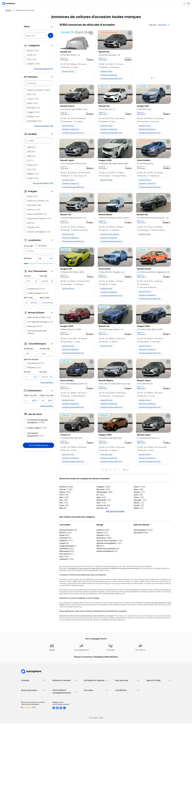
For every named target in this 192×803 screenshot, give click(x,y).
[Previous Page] (94, 477)
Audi (138, 502)
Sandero (33, 185)
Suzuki (139, 513)
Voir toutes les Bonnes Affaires (37, 338)
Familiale (66, 568)
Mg (62, 515)
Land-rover (103, 513)
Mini (63, 505)
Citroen (33, 105)
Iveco (63, 528)
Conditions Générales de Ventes (126, 762)
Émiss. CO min (30, 402)
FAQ (148, 710)
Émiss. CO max (46, 402)
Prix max (43, 282)
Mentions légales (121, 769)
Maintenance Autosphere (93, 710)
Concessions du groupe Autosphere (37, 427)
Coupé (64, 563)
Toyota (139, 499)
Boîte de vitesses (31, 366)
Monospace (66, 571)
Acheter (23, 12)
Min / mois (28, 304)
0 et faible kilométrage (40, 328)
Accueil (8, 18)
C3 (30, 167)
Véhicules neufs (27, 710)
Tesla (63, 526)
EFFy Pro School (89, 750)
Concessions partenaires (35, 441)
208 (31, 158)
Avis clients (25, 754)
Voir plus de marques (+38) (43, 132)
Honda (101, 526)
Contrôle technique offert (93, 718)
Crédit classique (37, 300)
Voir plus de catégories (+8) (43, 75)
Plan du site (119, 773)
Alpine (138, 515)
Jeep (137, 518)
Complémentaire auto (122, 718)
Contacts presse (27, 758)
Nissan (65, 499)
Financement (119, 706)
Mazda (101, 518)
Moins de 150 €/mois (39, 324)
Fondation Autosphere (92, 747)
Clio (31, 176)
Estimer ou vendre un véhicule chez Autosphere (63, 707)
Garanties (118, 710)
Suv (64, 576)
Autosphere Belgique (91, 758)
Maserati (102, 523)
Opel (101, 505)
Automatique (35, 370)
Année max (45, 355)
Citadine (66, 560)
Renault (33, 123)
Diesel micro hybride (38, 207)
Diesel (32, 203)
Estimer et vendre (50, 12)
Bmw (31, 101)
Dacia (32, 110)
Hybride (33, 234)
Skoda (139, 510)
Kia (63, 507)
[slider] (29, 270)
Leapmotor (140, 520)
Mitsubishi (104, 507)
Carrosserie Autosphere (92, 721)
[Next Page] (136, 477)
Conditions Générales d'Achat (125, 765)
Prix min (27, 282)
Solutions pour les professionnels (127, 731)
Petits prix (34, 333)
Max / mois (44, 304)
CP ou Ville (28, 252)
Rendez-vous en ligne (91, 706)
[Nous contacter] (187, 4)
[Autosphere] (10, 4)
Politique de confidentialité (124, 750)
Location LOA (36, 295)
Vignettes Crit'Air (58, 753)
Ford (63, 502)
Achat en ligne (37, 434)
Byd (137, 526)
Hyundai (140, 507)
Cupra (64, 518)
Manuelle (34, 374)
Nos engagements (27, 750)
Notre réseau (137, 12)
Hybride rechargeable (39, 238)
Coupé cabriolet (67, 565)
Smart (138, 523)
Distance (28, 265)
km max (43, 378)
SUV (32, 66)
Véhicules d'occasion (28, 706)
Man (100, 531)
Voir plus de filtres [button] (46, 389)
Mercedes (33, 114)
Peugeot (33, 119)
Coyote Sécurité (120, 721)
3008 (31, 163)
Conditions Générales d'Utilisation (127, 747)
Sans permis (66, 573)
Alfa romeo (66, 520)
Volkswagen (34, 127)
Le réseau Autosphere (92, 754)
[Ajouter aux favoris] (91, 40)
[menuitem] (23, 11)
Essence (33, 216)
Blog (85, 767)
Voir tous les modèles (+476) (43, 190)
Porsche (102, 515)
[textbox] (45, 265)
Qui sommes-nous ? (28, 747)
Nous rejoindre (26, 762)
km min (27, 378)
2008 (31, 154)
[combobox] (38, 257)
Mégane (33, 180)
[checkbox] (25, 57)
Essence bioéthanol (37, 220)
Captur (32, 171)
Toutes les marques (38, 96)
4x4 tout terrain (68, 549)
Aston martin (104, 528)
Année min (28, 355)
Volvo (139, 505)
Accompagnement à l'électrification (122, 726)
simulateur (98, 622)
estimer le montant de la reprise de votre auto (126, 637)
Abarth (64, 523)
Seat (101, 510)
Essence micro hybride (39, 225)
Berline (33, 57)
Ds (100, 502)
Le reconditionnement (60, 749)
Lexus (64, 513)
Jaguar (101, 520)
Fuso (137, 528)
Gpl (31, 229)
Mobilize (139, 531)
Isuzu (63, 531)
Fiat (63, 510)
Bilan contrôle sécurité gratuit (94, 714)
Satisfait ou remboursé (123, 714)
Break (32, 61)
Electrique (34, 212)
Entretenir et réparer (81, 12)
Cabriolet (65, 557)
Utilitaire (33, 70)
